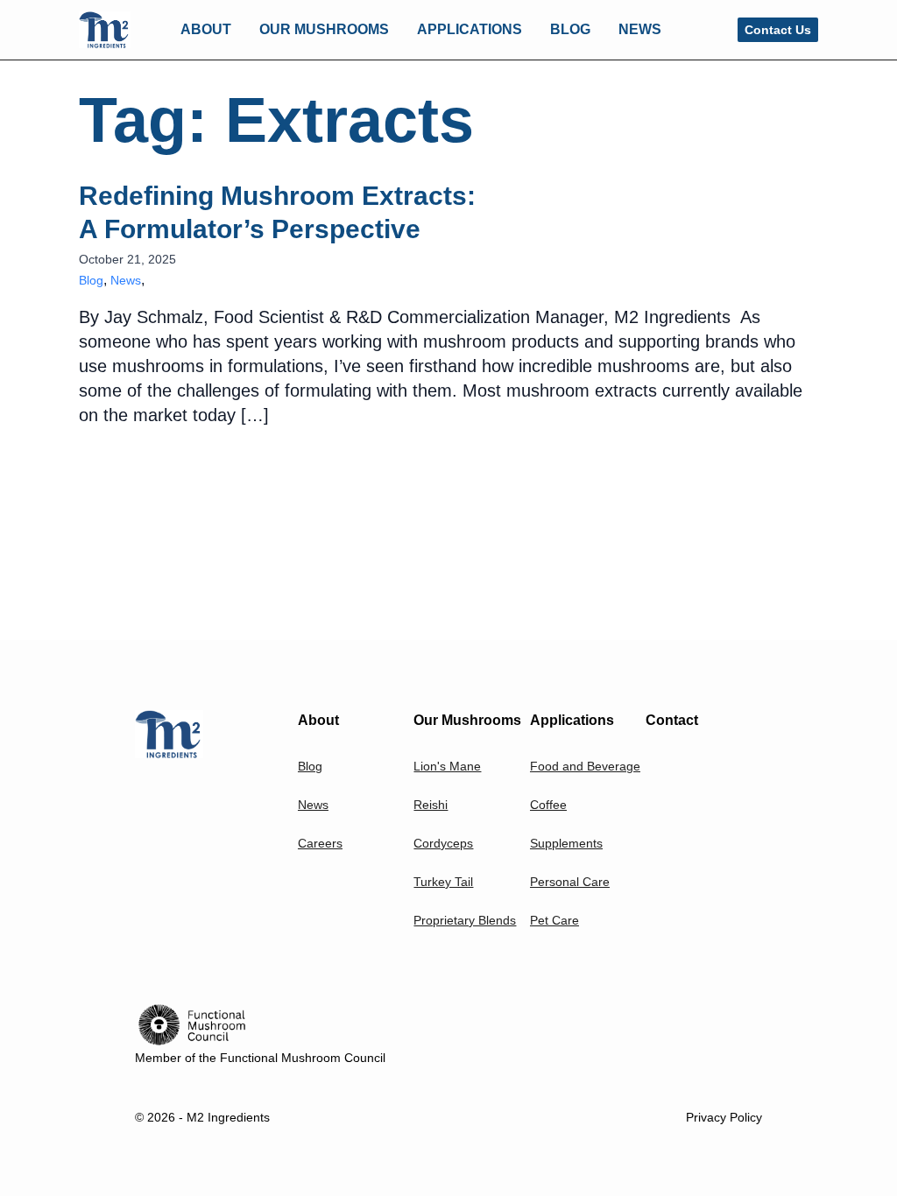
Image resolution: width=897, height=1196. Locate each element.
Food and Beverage (585, 766)
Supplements (566, 843)
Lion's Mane (447, 766)
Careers (320, 843)
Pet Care (554, 920)
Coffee (548, 805)
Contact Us (778, 30)
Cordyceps (443, 843)
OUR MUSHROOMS (324, 29)
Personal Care (570, 882)
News (125, 280)
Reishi (430, 805)
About (318, 720)
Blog (91, 280)
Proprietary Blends (464, 920)
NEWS (639, 29)
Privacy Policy (724, 1117)
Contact (672, 720)
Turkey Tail (443, 882)
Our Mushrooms (467, 720)
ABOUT (205, 29)
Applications (572, 720)
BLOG (570, 29)
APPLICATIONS (469, 29)
